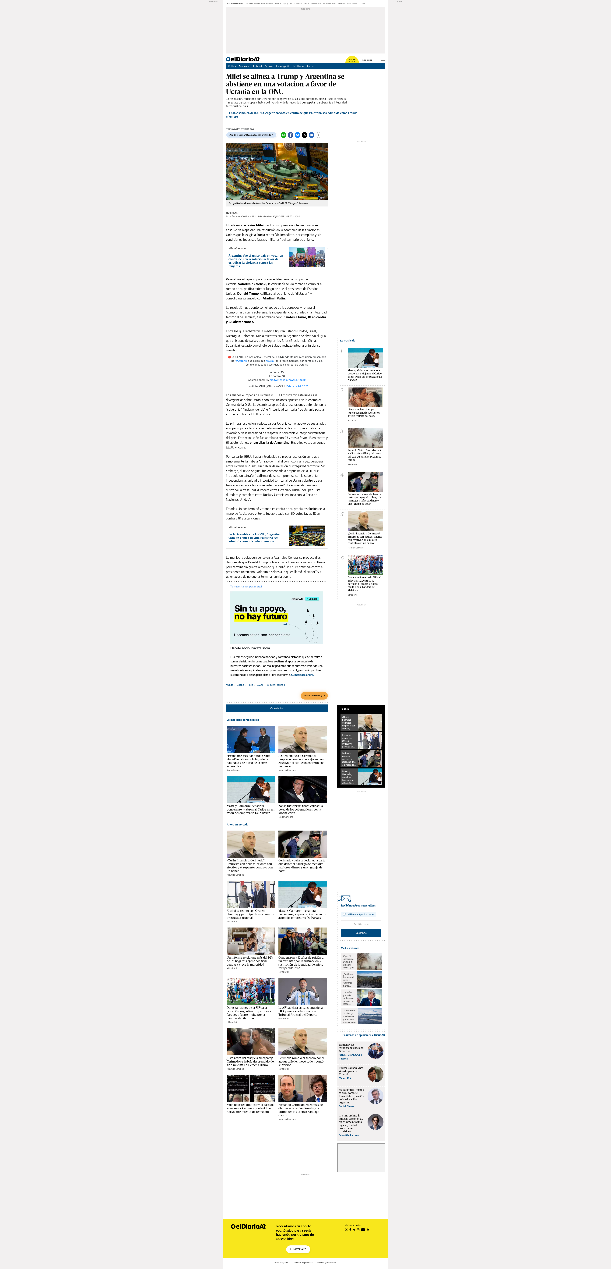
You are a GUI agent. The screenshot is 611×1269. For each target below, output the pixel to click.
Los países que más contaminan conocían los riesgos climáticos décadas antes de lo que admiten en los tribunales (349, 998)
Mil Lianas (298, 66)
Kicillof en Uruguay (281, 3)
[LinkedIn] (311, 135)
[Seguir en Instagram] (358, 1229)
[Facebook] (290, 135)
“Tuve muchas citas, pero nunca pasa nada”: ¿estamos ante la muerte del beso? (364, 412)
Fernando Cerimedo (253, 3)
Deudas (306, 3)
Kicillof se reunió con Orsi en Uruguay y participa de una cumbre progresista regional (250, 914)
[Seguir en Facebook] (350, 1229)
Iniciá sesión (367, 60)
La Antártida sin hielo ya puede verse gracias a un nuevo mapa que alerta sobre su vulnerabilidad (349, 1016)
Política (232, 66)
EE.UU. (260, 684)
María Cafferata (285, 816)
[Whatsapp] (283, 135)
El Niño (354, 3)
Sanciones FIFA (316, 3)
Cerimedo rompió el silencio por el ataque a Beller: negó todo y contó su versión (301, 1061)
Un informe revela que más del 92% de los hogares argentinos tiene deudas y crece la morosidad (250, 961)
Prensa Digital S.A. (282, 1262)
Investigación (283, 66)
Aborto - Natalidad (344, 3)
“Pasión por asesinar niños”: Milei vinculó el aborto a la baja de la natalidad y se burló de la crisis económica (248, 761)
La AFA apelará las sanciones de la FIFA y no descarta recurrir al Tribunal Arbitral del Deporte (300, 1011)
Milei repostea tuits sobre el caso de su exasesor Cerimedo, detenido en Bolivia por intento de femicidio (250, 1108)
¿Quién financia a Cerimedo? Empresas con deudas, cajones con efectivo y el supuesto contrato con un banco (301, 761)
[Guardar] (318, 135)
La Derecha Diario (267, 3)
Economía (244, 66)
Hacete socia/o (352, 60)
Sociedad (257, 66)
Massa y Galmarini (296, 3)
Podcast (311, 66)
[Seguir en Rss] (368, 1229)
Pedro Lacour (233, 770)
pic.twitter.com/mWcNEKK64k (288, 379)
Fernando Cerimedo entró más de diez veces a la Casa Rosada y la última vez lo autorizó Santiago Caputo (300, 1110)
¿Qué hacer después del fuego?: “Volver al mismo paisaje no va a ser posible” (349, 980)
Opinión (269, 66)
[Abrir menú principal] (383, 59)
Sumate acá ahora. (302, 674)
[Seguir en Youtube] (363, 1229)
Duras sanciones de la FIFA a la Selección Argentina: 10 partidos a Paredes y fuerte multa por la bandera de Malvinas (249, 1013)
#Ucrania (241, 360)
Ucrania (240, 684)
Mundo (229, 684)
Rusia (250, 684)
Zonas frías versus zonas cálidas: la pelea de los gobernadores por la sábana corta (300, 809)
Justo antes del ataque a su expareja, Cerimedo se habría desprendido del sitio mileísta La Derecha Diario (250, 1061)
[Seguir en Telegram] (354, 1229)
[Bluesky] (297, 135)
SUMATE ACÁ (298, 1249)
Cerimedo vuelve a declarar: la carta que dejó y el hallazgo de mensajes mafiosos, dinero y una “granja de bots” (301, 865)
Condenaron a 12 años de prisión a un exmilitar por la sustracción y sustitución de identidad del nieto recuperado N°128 (300, 963)
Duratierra (362, 3)
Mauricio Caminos (286, 770)
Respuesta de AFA (329, 3)
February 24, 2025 (297, 386)
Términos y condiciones (326, 1262)
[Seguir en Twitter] (346, 1229)
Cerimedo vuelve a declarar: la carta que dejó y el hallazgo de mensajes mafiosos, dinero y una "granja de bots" (364, 498)
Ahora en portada (237, 824)
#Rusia (270, 360)
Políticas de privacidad (303, 1262)
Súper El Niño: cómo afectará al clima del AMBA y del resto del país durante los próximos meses (364, 454)
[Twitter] (304, 135)
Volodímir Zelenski (276, 684)
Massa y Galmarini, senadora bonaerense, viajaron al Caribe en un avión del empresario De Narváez (250, 809)
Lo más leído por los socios (243, 719)
